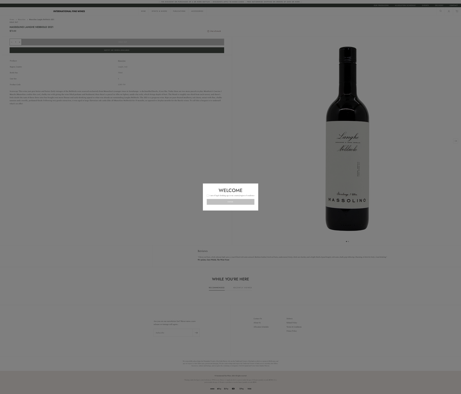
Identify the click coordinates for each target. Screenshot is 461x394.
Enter (230, 202)
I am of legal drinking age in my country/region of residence (232, 195)
